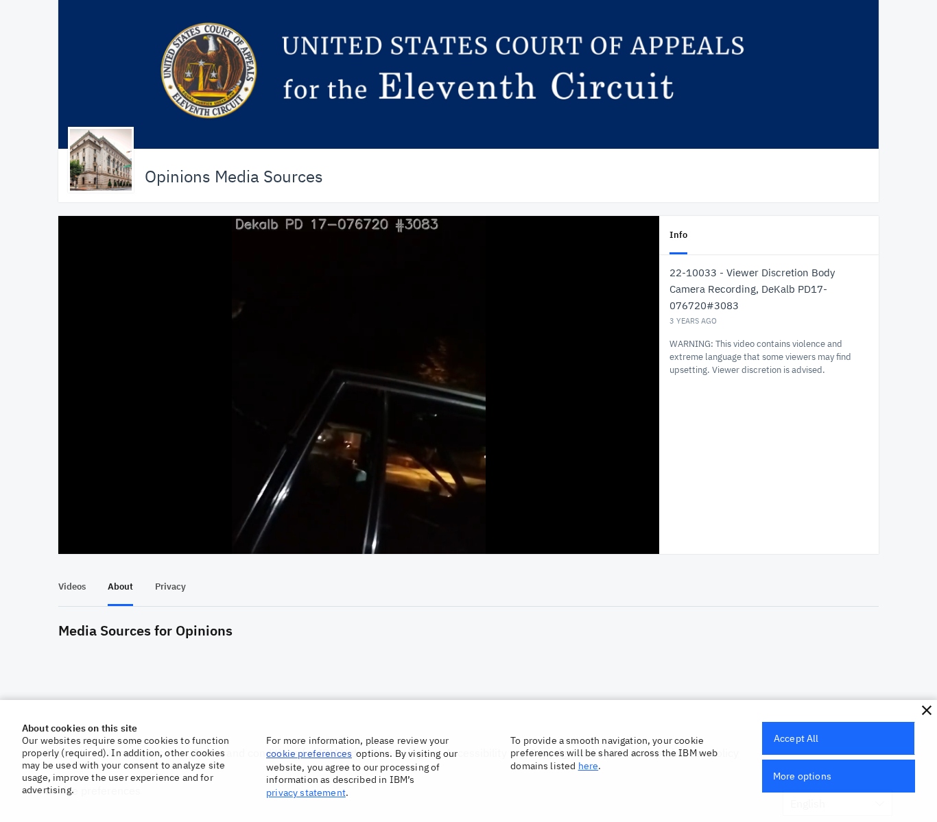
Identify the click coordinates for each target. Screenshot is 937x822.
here (588, 766)
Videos (72, 586)
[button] (927, 710)
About (120, 586)
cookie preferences (309, 753)
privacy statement (306, 792)
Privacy (170, 586)
